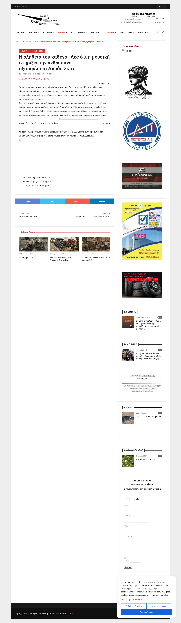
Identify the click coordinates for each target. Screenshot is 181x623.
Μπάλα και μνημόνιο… (29, 215)
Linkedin (101, 201)
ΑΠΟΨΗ (61, 32)
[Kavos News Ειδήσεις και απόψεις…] (39, 19)
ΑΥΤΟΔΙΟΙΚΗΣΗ (78, 32)
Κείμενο (127, 536)
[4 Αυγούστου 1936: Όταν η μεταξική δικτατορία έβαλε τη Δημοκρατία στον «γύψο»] (128, 355)
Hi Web (73, 613)
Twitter (52, 201)
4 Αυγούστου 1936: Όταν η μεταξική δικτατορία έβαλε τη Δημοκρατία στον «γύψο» (149, 356)
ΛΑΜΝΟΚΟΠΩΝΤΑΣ (133, 450)
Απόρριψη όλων (159, 606)
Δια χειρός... (130, 312)
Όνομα (126, 505)
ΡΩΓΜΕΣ (128, 407)
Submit (128, 567)
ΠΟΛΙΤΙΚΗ (32, 32)
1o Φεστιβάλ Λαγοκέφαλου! (148, 416)
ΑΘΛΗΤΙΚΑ (143, 32)
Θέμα (126, 526)
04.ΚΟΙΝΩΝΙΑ (38, 51)
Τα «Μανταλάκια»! (131, 46)
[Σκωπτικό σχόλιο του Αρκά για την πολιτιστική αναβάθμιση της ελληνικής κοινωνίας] (128, 322)
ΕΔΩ (93, 135)
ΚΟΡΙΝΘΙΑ (47, 32)
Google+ (77, 201)
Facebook (27, 201)
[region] (146, 597)
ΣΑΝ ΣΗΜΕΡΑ (130, 344)
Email (126, 516)
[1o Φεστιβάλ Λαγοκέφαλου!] (128, 418)
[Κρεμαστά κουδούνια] (128, 461)
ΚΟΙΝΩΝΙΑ (109, 32)
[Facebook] (164, 7)
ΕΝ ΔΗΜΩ (95, 32)
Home (17, 42)
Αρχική (20, 32)
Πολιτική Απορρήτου (131, 599)
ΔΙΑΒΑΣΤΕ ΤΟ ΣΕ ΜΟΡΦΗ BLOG (36, 79)
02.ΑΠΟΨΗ (27, 42)
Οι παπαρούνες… (26, 258)
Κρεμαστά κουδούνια (145, 459)
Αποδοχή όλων (146, 612)
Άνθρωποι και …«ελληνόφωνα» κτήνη (93, 215)
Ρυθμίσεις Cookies (134, 606)
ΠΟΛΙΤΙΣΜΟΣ (126, 32)
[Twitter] (159, 7)
